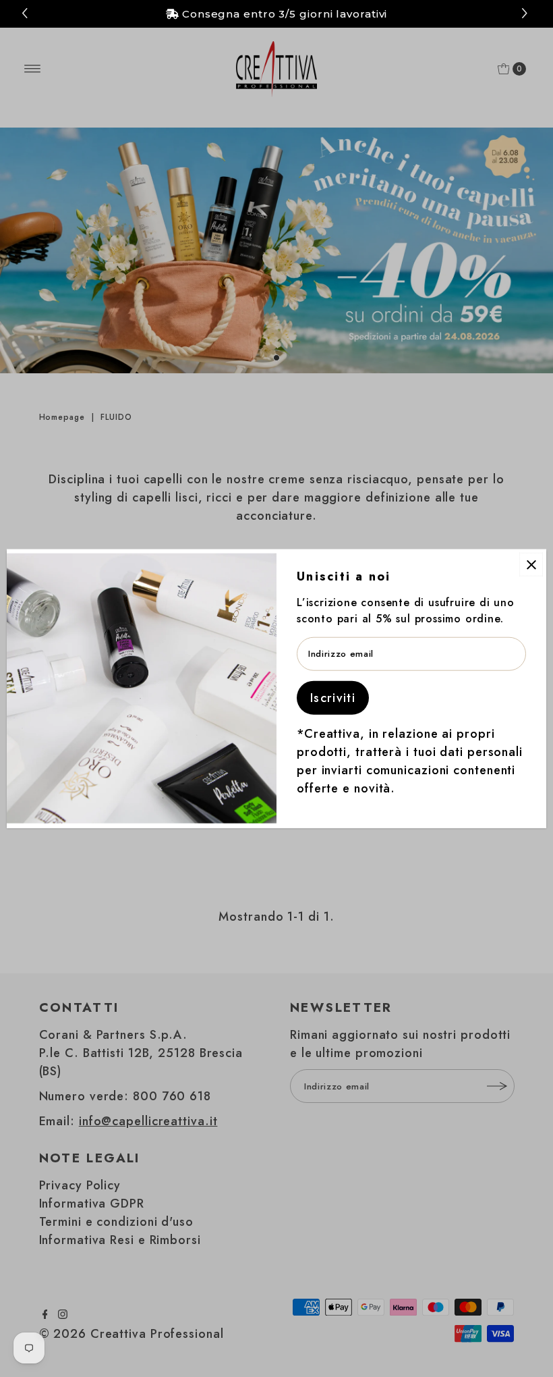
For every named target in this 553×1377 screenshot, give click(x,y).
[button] (526, 14)
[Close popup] (531, 564)
